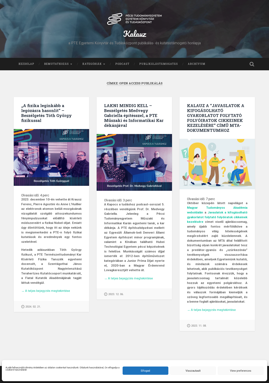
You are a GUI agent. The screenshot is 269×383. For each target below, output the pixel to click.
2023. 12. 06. (116, 294)
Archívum (196, 64)
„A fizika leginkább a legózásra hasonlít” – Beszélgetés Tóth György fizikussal (46, 113)
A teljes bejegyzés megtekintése (45, 291)
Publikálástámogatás (158, 64)
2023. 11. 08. (199, 325)
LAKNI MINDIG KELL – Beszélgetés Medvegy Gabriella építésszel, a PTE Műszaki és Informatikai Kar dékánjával (134, 115)
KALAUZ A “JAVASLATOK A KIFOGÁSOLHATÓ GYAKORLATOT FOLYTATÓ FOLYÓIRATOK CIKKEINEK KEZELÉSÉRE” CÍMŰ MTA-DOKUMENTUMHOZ (215, 118)
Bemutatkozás (56, 64)
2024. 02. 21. (33, 306)
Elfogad (145, 370)
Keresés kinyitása (252, 64)
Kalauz (134, 33)
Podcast (122, 64)
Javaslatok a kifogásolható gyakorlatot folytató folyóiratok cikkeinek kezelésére (217, 217)
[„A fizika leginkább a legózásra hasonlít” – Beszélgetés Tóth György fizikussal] (51, 157)
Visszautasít (193, 370)
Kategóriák (92, 64)
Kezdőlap (26, 64)
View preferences (240, 370)
